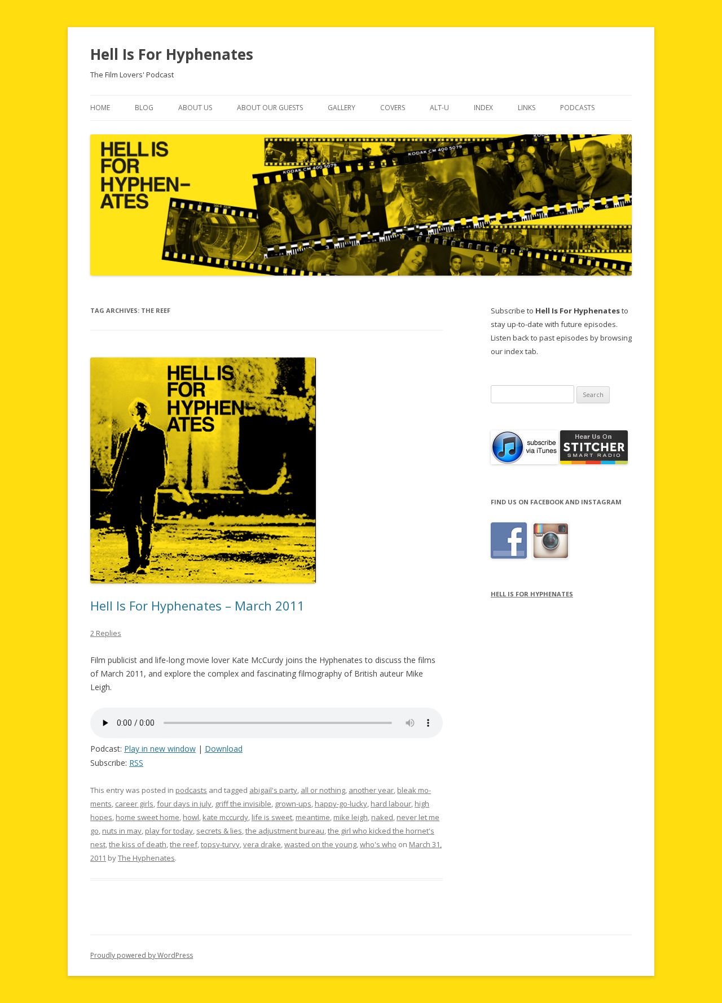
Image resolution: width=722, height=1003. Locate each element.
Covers (392, 107)
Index (483, 107)
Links (526, 107)
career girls (134, 804)
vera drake (262, 844)
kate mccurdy (225, 817)
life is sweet (272, 817)
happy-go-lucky (341, 804)
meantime (313, 817)
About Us (195, 107)
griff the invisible (243, 804)
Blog (144, 107)
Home (100, 107)
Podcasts (577, 107)
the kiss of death (137, 844)
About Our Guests (270, 107)
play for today (169, 831)
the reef (183, 844)
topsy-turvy (220, 844)
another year (371, 790)
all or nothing (323, 790)
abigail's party (273, 790)
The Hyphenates (146, 858)
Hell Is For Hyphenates (171, 54)
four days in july (184, 804)
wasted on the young (320, 844)
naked (382, 817)
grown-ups (293, 804)
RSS (136, 762)
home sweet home (147, 817)
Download (224, 748)
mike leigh (350, 817)
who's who (378, 844)
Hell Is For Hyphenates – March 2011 (197, 605)
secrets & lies (219, 831)
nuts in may (122, 831)
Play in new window (160, 748)
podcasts (191, 790)
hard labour (391, 804)
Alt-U (439, 107)
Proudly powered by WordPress (141, 955)
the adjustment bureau (284, 831)
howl (191, 817)
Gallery (341, 107)
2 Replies (105, 633)
